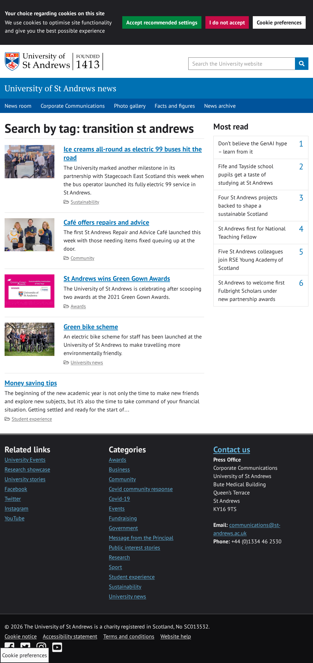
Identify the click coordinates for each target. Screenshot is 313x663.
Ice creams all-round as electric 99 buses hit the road (133, 153)
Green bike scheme (91, 326)
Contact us (231, 449)
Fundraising (123, 518)
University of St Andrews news (60, 88)
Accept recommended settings (161, 22)
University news (87, 362)
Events (117, 508)
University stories (25, 479)
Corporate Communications (73, 105)
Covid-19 (119, 498)
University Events (25, 459)
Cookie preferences (279, 22)
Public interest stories (134, 547)
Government (123, 527)
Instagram (16, 508)
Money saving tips (31, 383)
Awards (78, 306)
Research (119, 557)
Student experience (32, 419)
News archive (220, 105)
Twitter (13, 498)
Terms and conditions (128, 636)
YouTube (14, 518)
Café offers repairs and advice (106, 222)
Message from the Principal (141, 537)
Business (119, 469)
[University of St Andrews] (54, 62)
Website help (175, 636)
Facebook (16, 488)
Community (82, 258)
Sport (115, 567)
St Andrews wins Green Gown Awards (117, 278)
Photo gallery (129, 105)
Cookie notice (21, 636)
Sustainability (85, 202)
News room (18, 105)
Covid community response (141, 488)
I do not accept (227, 22)
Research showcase (27, 469)
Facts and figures (175, 105)
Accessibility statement (70, 636)
